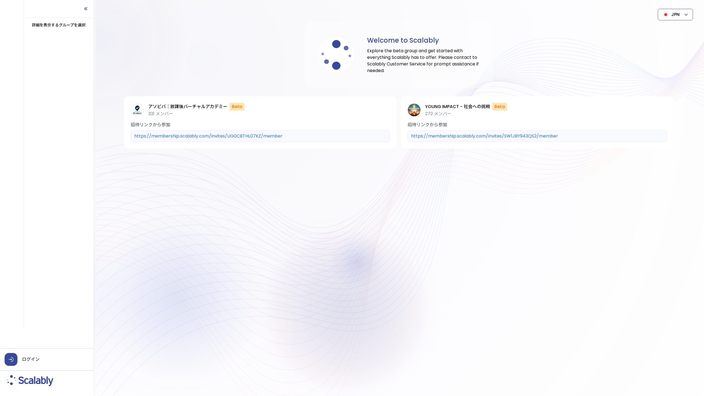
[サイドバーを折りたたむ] (85, 8)
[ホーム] (47, 380)
